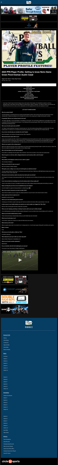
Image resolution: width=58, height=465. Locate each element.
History (5, 338)
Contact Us (6, 342)
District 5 (5, 377)
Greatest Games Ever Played (10, 451)
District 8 (5, 384)
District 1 (5, 358)
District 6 (5, 379)
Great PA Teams (7, 453)
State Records (7, 441)
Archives (5, 356)
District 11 (10, 78)
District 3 (5, 363)
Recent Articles (7, 349)
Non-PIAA (6, 430)
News (13, 78)
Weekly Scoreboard (8, 395)
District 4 (5, 365)
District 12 (6, 370)
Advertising (6, 340)
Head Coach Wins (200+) (9, 448)
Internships (6, 347)
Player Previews (18, 78)
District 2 (5, 361)
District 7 (5, 381)
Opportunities (6, 345)
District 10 (6, 388)
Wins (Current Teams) (8, 446)
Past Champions (7, 439)
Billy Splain (3, 80)
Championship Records (9, 444)
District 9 (5, 386)
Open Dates (6, 432)
